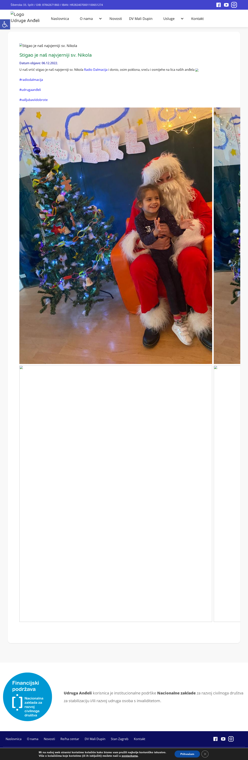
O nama (86, 18)
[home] (25, 17)
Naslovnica (60, 18)
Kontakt (197, 18)
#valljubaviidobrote (33, 100)
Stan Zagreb (119, 739)
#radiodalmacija (31, 80)
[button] (5, 24)
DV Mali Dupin (140, 18)
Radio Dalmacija (96, 69)
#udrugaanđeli (30, 90)
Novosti (115, 18)
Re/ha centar (69, 739)
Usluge (169, 18)
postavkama (130, 755)
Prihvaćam (187, 754)
